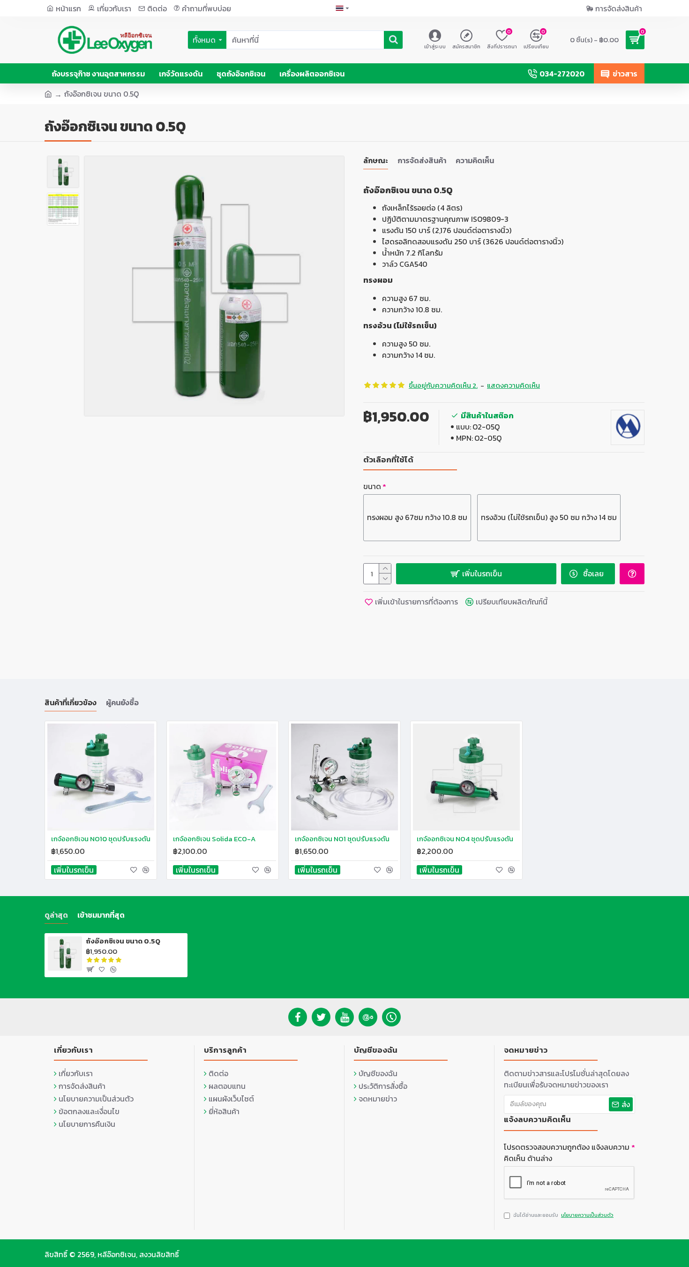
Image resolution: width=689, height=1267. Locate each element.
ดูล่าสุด (56, 915)
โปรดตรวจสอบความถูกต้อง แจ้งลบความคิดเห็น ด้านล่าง (566, 1152)
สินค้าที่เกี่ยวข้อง (71, 703)
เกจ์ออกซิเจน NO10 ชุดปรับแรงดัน (100, 839)
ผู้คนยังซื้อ (122, 703)
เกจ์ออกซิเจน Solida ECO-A (214, 839)
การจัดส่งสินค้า (421, 161)
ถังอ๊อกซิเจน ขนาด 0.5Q (123, 941)
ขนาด (372, 486)
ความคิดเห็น (475, 161)
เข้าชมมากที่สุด (101, 915)
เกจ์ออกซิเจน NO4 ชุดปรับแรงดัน (465, 839)
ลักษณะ (375, 161)
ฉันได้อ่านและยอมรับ (563, 1215)
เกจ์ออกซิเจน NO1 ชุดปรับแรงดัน (342, 839)
